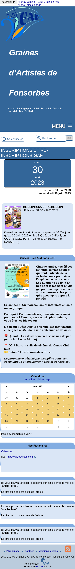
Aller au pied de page (29, 5)
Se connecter (15, 138)
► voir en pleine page (37, 379)
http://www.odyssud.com (20, 456)
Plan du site (13, 551)
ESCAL (39, 566)
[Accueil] (22, 41)
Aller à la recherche (48, 1)
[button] (70, 125)
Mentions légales (48, 551)
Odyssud (7, 451)
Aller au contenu (27, 1)
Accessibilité (8, 2)
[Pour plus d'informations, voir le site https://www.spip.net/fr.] (45, 563)
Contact (29, 551)
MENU (58, 126)
